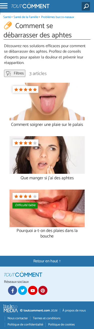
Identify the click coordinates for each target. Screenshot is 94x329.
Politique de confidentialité (25, 324)
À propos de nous (74, 310)
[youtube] (32, 290)
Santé (7, 17)
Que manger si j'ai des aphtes (47, 178)
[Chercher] (87, 6)
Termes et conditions (46, 318)
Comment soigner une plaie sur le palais (47, 124)
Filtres (18, 73)
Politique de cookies (61, 324)
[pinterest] (42, 290)
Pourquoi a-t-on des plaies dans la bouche (47, 233)
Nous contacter (18, 318)
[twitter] (22, 290)
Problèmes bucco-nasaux (57, 17)
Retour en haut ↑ (47, 261)
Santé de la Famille (26, 17)
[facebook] (12, 290)
